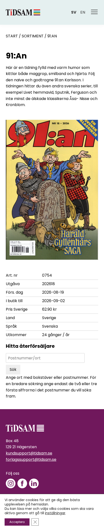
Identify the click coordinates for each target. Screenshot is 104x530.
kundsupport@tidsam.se (29, 453)
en (82, 12)
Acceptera (17, 522)
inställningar (55, 513)
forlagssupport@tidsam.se (31, 459)
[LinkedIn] (34, 483)
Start (12, 36)
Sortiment (33, 36)
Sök (13, 369)
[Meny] (94, 12)
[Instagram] (10, 483)
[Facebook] (22, 483)
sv (73, 12)
